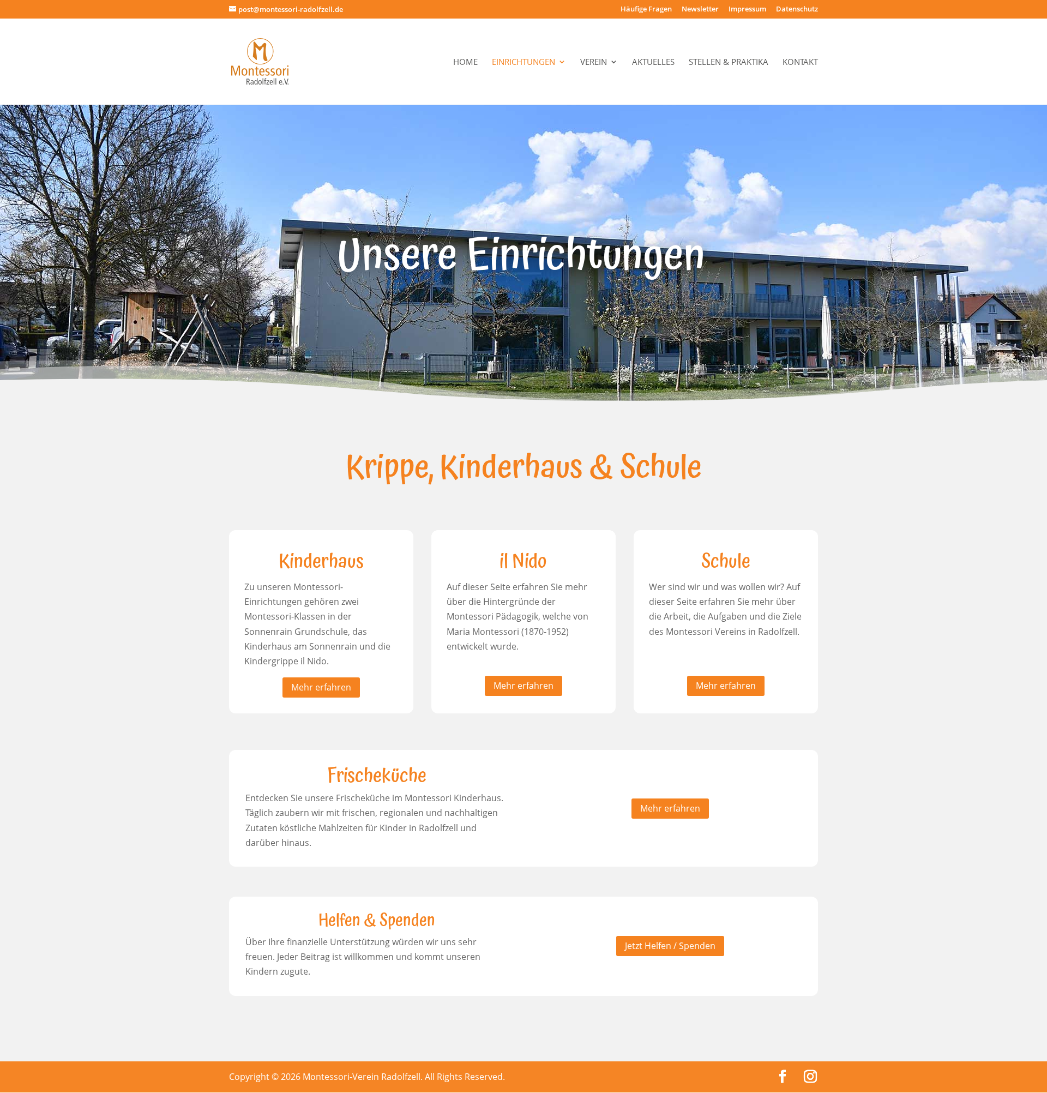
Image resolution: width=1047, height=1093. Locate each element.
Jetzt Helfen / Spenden (670, 946)
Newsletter (700, 9)
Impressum (747, 9)
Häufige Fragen (646, 9)
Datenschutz (797, 9)
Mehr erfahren (321, 687)
